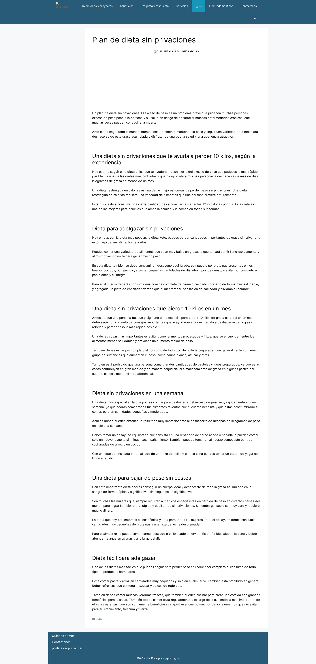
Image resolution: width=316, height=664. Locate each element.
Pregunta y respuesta (155, 6)
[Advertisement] (176, 85)
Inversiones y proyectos (97, 6)
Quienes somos (63, 636)
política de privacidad (67, 648)
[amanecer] (62, 6)
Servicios (182, 6)
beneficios (126, 6)
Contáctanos (248, 6)
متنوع (198, 6)
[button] (255, 18)
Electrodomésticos (221, 6)
